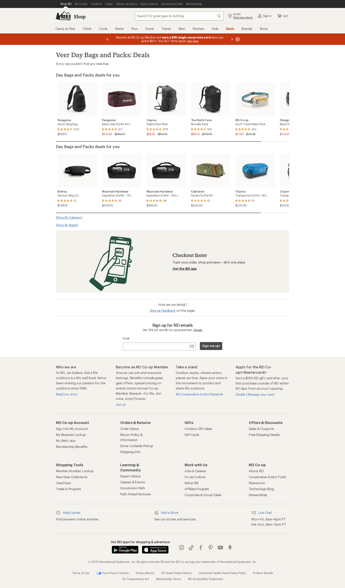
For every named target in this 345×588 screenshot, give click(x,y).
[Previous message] (107, 39)
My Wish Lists (65, 440)
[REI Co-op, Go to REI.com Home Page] (63, 16)
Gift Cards (191, 435)
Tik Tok (191, 547)
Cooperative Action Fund (267, 477)
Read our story (66, 394)
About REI (256, 471)
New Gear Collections (71, 477)
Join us (121, 404)
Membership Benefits (71, 446)
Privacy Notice (145, 572)
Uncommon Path (132, 488)
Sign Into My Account (72, 429)
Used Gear (63, 483)
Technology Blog (261, 489)
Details (198, 330)
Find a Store (169, 512)
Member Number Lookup (75, 471)
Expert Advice (130, 476)
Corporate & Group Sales (202, 495)
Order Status (129, 429)
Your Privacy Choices (115, 572)
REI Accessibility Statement (205, 579)
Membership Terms (168, 579)
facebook (201, 547)
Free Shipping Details (264, 435)
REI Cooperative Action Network (199, 394)
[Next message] (232, 39)
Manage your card (261, 394)
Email (126, 338)
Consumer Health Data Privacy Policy (222, 572)
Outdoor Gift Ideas (198, 429)
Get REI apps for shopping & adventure (140, 542)
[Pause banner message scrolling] (237, 39)
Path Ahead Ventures (135, 494)
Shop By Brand (67, 225)
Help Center (71, 512)
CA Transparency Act (135, 579)
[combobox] (179, 16)
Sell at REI (191, 483)
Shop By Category (69, 217)
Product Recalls (263, 572)
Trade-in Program (68, 489)
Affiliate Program (196, 489)
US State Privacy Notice (176, 572)
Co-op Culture (194, 477)
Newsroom (257, 483)
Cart (285, 16)
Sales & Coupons (261, 429)
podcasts (230, 547)
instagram (181, 547)
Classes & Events (132, 482)
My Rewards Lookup (71, 435)
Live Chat (265, 512)
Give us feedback (162, 310)
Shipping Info (130, 452)
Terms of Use (80, 572)
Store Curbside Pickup (136, 446)
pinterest (210, 547)
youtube (220, 547)
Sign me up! (211, 346)
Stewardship (258, 495)
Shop (79, 16)
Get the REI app (184, 268)
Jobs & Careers (195, 471)
